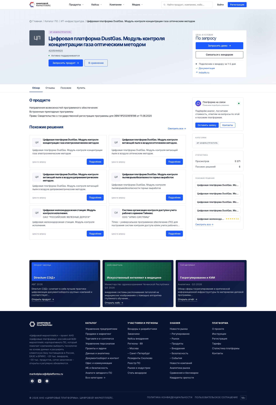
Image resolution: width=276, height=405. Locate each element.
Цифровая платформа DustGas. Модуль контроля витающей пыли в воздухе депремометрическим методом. (70, 177)
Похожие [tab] (66, 87)
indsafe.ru (204, 72)
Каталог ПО (51, 21)
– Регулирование (180, 333)
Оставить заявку (207, 125)
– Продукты (176, 343)
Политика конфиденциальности (169, 397)
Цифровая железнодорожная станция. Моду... (210, 219)
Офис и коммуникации (98, 363)
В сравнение (96, 62)
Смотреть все (177, 128)
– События (176, 358)
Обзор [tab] (36, 87)
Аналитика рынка (180, 367)
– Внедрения (177, 348)
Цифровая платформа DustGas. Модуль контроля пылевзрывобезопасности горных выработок (150, 176)
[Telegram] (32, 381)
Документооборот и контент (102, 358)
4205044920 (56, 50)
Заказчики (134, 333)
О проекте (218, 328)
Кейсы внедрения (138, 338)
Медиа (136, 4)
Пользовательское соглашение (216, 397)
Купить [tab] (81, 87)
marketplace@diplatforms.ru (46, 373)
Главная (37, 21)
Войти (220, 4)
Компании (116, 4)
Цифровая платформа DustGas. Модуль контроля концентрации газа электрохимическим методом (71, 141)
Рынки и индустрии (139, 367)
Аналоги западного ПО (98, 372)
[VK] (39, 381)
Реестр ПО (134, 363)
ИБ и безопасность (96, 367)
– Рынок (174, 338)
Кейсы (95, 4)
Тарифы (216, 343)
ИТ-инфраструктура (72, 21)
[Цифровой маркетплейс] (53, 324)
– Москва (133, 348)
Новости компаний (181, 363)
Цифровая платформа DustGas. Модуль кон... (218, 185)
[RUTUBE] (47, 381)
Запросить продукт (66, 62)
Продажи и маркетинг (98, 333)
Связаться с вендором (219, 54)
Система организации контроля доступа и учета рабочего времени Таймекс (149, 212)
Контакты (227, 125)
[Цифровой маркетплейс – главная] (40, 4)
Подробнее (95, 161)
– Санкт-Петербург (139, 353)
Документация (207, 68)
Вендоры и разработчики (142, 328)
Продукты (75, 4)
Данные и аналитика (97, 353)
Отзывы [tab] (50, 87)
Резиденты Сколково (140, 358)
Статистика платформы (225, 348)
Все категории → (95, 377)
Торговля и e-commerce (99, 338)
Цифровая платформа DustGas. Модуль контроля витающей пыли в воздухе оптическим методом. (150, 141)
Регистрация (237, 4)
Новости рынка (179, 328)
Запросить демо (219, 45)
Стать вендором (137, 372)
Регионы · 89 (135, 343)
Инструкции (219, 333)
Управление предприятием (101, 328)
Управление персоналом (100, 343)
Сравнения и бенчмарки (184, 372)
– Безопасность (179, 353)
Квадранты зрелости (182, 377)
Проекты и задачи (95, 348)
